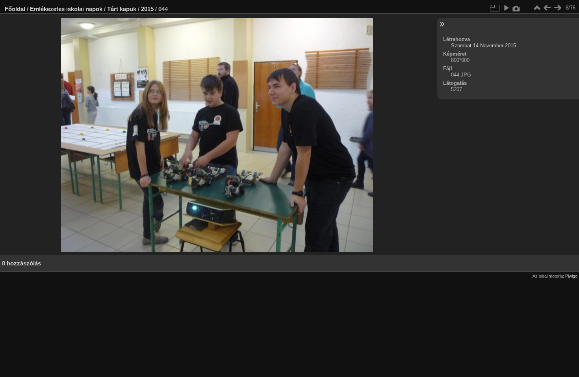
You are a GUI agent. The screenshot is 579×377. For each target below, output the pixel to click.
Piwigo (571, 276)
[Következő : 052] (557, 8)
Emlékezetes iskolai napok (66, 9)
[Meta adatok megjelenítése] (516, 8)
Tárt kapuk (121, 9)
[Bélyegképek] (537, 8)
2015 (147, 9)
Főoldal (15, 9)
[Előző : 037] (547, 8)
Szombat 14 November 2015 (483, 46)
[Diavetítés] (506, 8)
